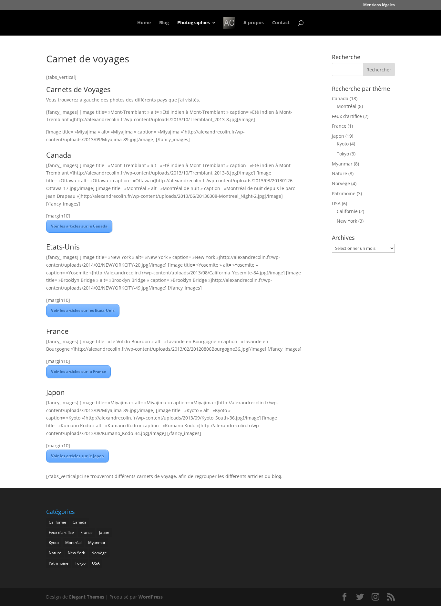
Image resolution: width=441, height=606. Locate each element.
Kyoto (343, 144)
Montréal (346, 106)
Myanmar (342, 164)
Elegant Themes (86, 597)
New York (347, 221)
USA (336, 203)
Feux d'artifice (347, 116)
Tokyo (343, 154)
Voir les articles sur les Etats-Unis (83, 310)
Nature (339, 173)
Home (144, 23)
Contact (281, 23)
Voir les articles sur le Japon (77, 456)
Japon (338, 136)
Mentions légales (379, 5)
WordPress (150, 597)
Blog (164, 23)
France (339, 126)
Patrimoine (343, 193)
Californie (347, 211)
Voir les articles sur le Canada (79, 226)
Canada (340, 98)
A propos (253, 23)
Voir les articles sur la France (78, 371)
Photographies (193, 23)
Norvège (341, 183)
